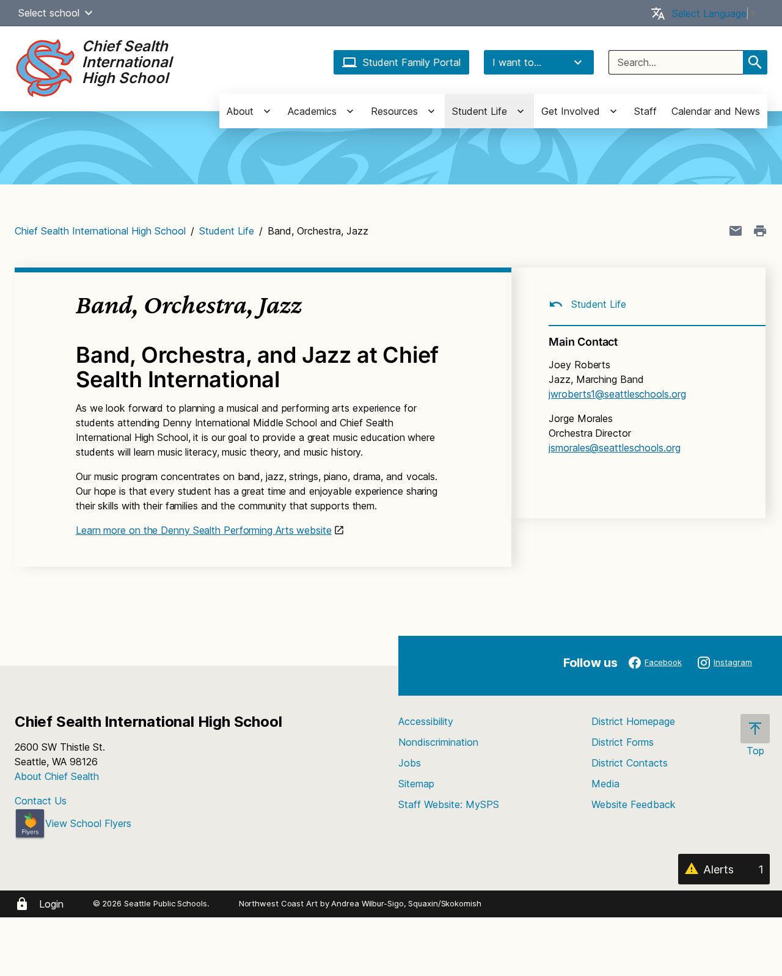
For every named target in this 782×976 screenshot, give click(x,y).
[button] (88, 12)
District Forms (622, 742)
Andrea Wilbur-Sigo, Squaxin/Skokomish (406, 903)
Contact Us (41, 801)
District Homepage (633, 721)
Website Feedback (633, 804)
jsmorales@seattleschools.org (614, 448)
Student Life (226, 231)
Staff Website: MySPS (448, 804)
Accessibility (425, 721)
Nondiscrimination (438, 742)
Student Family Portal (412, 62)
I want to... (516, 62)
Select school (48, 13)
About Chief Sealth (57, 776)
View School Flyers (88, 823)
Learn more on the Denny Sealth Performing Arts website (204, 530)
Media (605, 784)
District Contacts (629, 763)
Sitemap (416, 784)
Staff (645, 111)
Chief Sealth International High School (100, 231)
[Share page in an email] (735, 231)
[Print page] (760, 231)
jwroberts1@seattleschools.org (617, 394)
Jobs (409, 763)
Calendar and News (715, 111)
